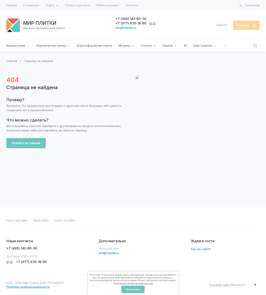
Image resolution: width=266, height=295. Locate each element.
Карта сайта (41, 220)
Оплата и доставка (77, 5)
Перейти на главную (26, 143)
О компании (31, 5)
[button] (255, 285)
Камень (167, 45)
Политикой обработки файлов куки (133, 283)
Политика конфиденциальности (28, 287)
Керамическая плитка (51, 45)
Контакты (132, 5)
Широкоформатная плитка (94, 45)
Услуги (49, 5)
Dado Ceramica (202, 45)
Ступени (146, 45)
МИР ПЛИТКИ (39, 23)
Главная (11, 5)
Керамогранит (16, 45)
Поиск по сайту (64, 220)
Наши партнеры (17, 220)
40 (185, 45)
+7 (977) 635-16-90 (130, 23)
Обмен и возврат (107, 5)
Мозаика (124, 45)
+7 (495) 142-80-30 (130, 19)
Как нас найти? (201, 249)
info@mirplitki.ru (125, 28)
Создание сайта (219, 285)
